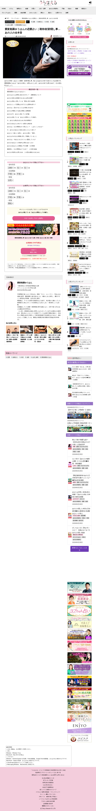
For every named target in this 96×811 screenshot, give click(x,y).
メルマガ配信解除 (42, 775)
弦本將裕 (75, 166)
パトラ (86, 248)
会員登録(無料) (24, 258)
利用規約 (34, 267)
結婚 (26, 8)
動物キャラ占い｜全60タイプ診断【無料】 (85, 160)
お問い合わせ (60, 775)
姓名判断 (23, 12)
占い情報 (77, 309)
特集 (83, 217)
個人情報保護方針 (21, 267)
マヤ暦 (84, 178)
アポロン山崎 (76, 515)
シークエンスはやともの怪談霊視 (48, 799)
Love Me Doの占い (48, 785)
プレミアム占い (6, 12)
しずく (74, 465)
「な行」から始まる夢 (72, 297)
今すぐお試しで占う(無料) (33, 218)
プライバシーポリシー (47, 772)
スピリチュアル (75, 348)
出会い (70, 8)
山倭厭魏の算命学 (48, 803)
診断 (67, 12)
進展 (53, 21)
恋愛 (34, 21)
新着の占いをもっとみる (79, 549)
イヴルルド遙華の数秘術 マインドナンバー (48, 792)
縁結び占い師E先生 (78, 534)
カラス (69, 350)
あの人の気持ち (53, 8)
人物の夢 (87, 297)
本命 (87, 449)
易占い (50, 12)
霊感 (76, 336)
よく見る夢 (81, 297)
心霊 (80, 336)
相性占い (84, 8)
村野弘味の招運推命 (48, 782)
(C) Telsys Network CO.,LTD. (48, 808)
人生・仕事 (42, 8)
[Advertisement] (79, 89)
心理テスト (59, 12)
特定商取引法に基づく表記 (58, 770)
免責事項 (37, 772)
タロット (70, 153)
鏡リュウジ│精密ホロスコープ (48, 789)
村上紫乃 (83, 233)
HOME (4, 8)
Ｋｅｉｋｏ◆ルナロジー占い (48, 794)
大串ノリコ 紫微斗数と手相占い (48, 796)
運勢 (15, 12)
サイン (81, 348)
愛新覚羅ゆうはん (21, 25)
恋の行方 (81, 520)
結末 (79, 451)
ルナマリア (76, 499)
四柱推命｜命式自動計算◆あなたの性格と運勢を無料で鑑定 (85, 254)
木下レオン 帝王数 (48, 780)
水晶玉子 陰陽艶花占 (48, 787)
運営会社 (34, 775)
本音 (47, 21)
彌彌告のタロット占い (48, 805)
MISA (74, 482)
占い (28, 21)
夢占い (43, 12)
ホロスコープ (71, 205)
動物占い (80, 166)
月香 (74, 446)
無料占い (19, 8)
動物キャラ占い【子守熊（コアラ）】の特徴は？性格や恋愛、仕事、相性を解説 (79, 317)
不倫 (63, 8)
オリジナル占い (77, 537)
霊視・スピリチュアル (82, 446)
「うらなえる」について (37, 770)
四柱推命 (75, 260)
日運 (85, 231)
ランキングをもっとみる (79, 37)
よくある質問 (52, 775)
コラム (11, 8)
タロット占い (33, 12)
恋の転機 (75, 520)
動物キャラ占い (84, 309)
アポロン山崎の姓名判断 (48, 801)
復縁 (76, 8)
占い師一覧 (58, 772)
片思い (33, 8)
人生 (79, 233)
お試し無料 (10, 25)
